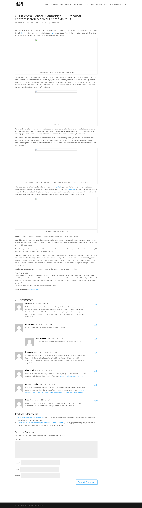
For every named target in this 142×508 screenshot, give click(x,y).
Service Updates (34, 289)
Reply (96, 304)
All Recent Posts (57, 4)
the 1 (52, 33)
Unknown (29, 352)
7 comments (54, 23)
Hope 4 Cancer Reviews (75, 392)
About (46, 4)
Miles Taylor (21, 23)
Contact (68, 4)
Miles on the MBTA (116, 4)
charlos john (30, 370)
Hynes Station (57, 187)
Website (17, 476)
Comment (19, 439)
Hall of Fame (78, 4)
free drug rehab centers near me (71, 376)
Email (17, 469)
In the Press (89, 4)
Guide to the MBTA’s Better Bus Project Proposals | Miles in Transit (40, 423)
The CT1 (23, 33)
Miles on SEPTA (101, 4)
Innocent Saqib (31, 384)
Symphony (71, 189)
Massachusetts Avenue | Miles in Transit (31, 417)
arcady (28, 303)
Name (17, 463)
